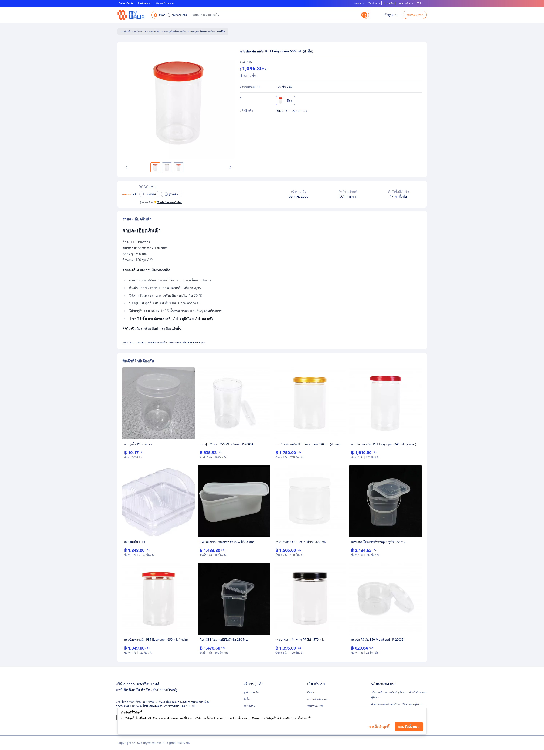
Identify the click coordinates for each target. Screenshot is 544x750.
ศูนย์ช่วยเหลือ (251, 692)
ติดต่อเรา (312, 692)
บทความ (359, 3)
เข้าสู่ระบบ (390, 15)
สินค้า (162, 15)
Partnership (145, 3)
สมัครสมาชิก (414, 15)
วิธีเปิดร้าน (249, 706)
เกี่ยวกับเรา (374, 3)
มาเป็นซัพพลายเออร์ (318, 699)
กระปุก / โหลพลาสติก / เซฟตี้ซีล (207, 31)
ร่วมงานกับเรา (405, 3)
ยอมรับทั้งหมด (408, 726)
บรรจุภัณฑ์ (153, 31)
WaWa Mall (148, 186)
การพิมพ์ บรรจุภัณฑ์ (132, 31)
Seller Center (127, 3)
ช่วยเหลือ (388, 3)
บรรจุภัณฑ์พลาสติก (175, 31)
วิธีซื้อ (247, 699)
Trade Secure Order (169, 202)
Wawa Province (165, 3)
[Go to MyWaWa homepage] (130, 15)
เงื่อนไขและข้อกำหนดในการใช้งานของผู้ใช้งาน (397, 704)
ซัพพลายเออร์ (179, 15)
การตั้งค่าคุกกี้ (379, 726)
